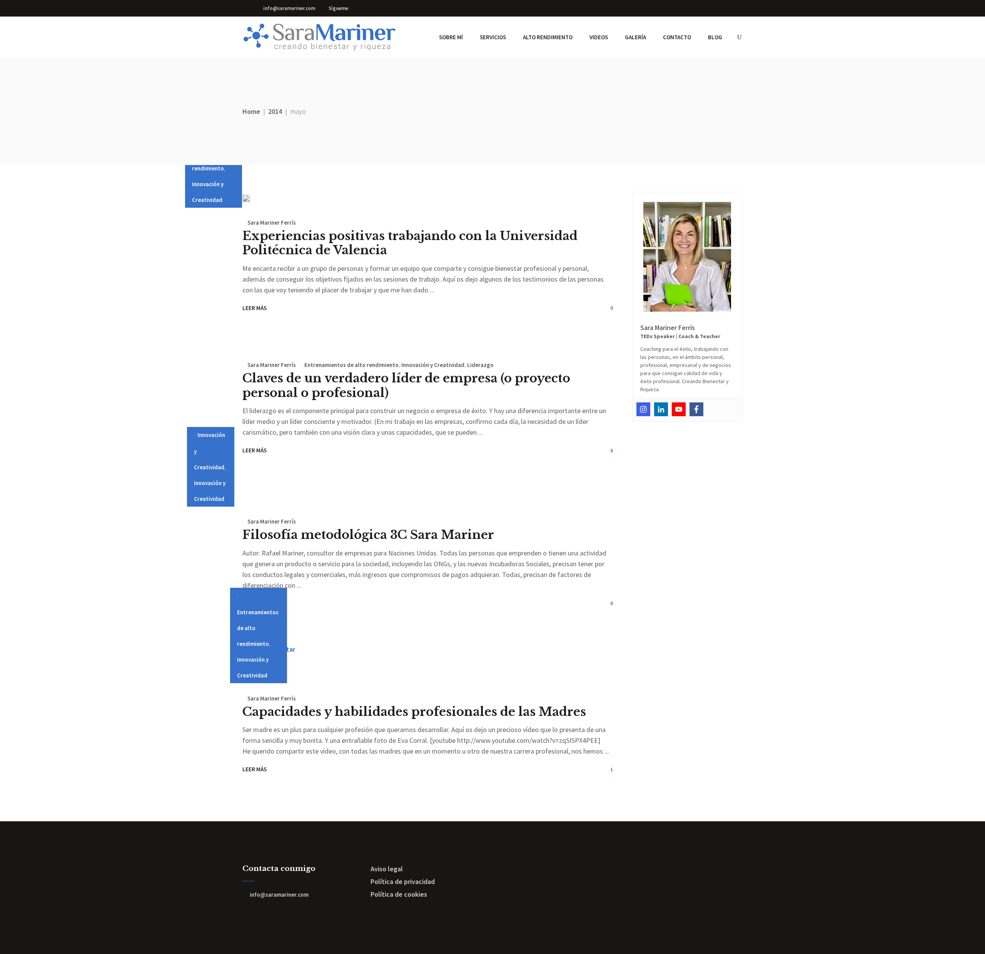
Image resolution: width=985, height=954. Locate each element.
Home (251, 111)
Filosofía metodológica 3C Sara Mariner (368, 534)
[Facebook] (696, 409)
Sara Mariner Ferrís (271, 222)
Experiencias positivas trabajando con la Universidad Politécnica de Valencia (410, 242)
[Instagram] (643, 409)
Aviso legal (387, 868)
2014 (275, 111)
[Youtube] (679, 409)
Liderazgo (480, 365)
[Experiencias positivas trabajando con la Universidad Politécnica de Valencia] (246, 198)
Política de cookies (399, 894)
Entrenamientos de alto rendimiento (351, 365)
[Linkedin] (661, 409)
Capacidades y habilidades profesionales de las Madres (414, 711)
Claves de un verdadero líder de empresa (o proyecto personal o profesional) (406, 385)
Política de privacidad (403, 881)
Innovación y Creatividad (432, 365)
